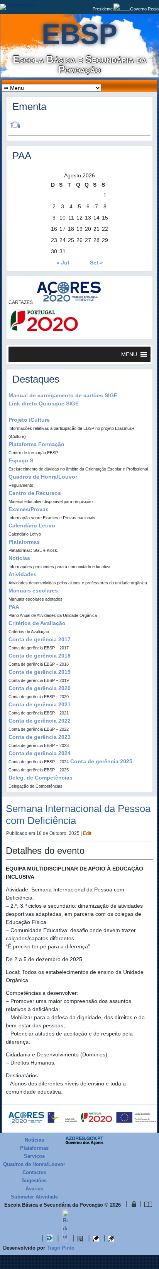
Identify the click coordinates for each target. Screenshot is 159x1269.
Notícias (19, 558)
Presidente (103, 9)
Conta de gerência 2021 (39, 704)
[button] (129, 354)
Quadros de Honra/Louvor (42, 477)
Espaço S (20, 460)
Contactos (34, 1172)
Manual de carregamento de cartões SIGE (62, 395)
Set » (96, 262)
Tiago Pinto (60, 1248)
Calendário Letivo (31, 525)
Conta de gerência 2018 (39, 656)
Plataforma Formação (36, 444)
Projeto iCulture (29, 420)
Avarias (34, 1189)
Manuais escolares (33, 590)
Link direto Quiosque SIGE (43, 403)
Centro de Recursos (34, 493)
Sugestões (34, 1180)
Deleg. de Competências (40, 777)
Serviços (34, 1156)
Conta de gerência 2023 (39, 737)
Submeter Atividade (34, 1197)
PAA (13, 607)
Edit (87, 833)
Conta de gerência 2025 (101, 761)
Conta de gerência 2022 (39, 721)
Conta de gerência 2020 (39, 688)
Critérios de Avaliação (37, 623)
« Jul (62, 262)
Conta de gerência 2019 (39, 672)
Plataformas (24, 542)
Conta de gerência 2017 (39, 639)
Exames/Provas (28, 509)
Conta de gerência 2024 (39, 753)
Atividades (22, 574)
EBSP (79, 34)
